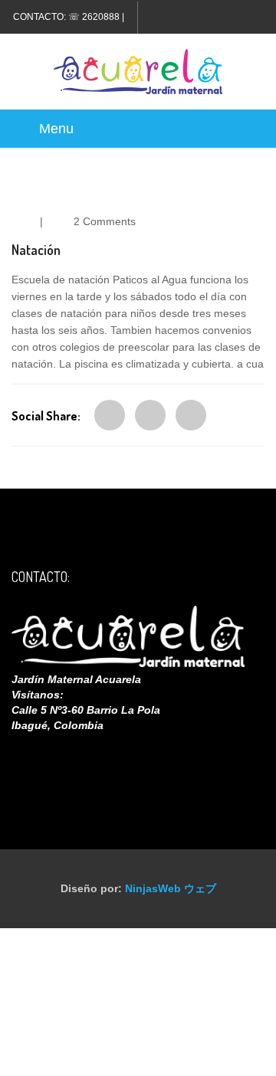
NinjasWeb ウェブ (170, 888)
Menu (56, 128)
